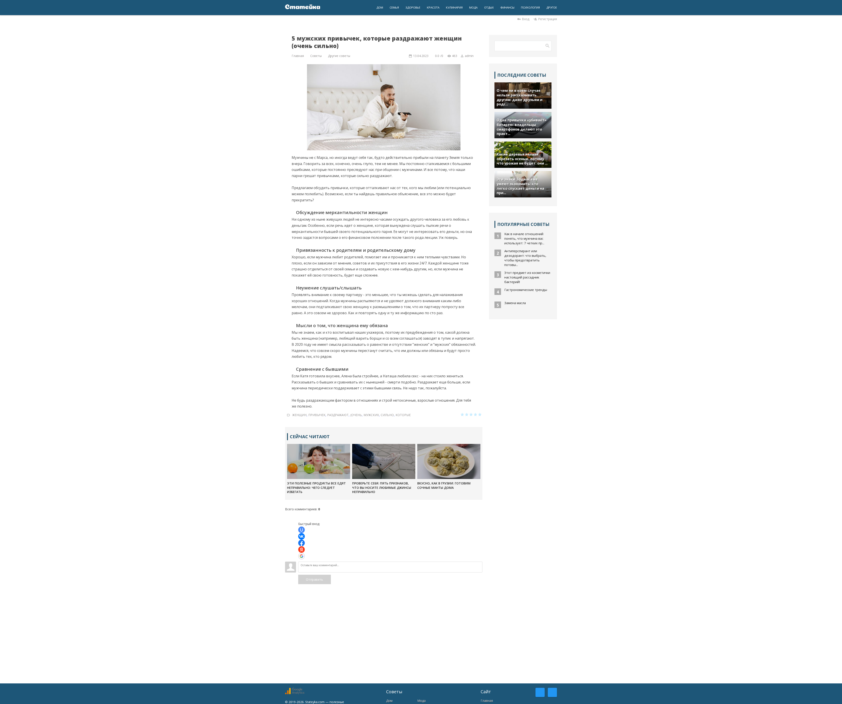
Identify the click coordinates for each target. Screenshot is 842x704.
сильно (387, 415)
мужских (371, 415)
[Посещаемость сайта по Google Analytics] (294, 693)
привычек (316, 415)
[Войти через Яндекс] (301, 549)
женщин (299, 415)
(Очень (356, 415)
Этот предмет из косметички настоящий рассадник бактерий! (527, 277)
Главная (487, 701)
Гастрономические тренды (525, 289)
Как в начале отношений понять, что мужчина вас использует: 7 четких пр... (524, 238)
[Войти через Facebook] (301, 543)
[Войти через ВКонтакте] (301, 536)
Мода (421, 701)
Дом (389, 701)
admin (469, 56)
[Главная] (302, 7)
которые (403, 415)
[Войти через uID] (301, 530)
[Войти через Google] (301, 556)
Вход (525, 19)
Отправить (314, 579)
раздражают (338, 415)
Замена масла (515, 303)
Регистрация (547, 19)
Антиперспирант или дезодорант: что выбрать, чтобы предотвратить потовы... (525, 258)
